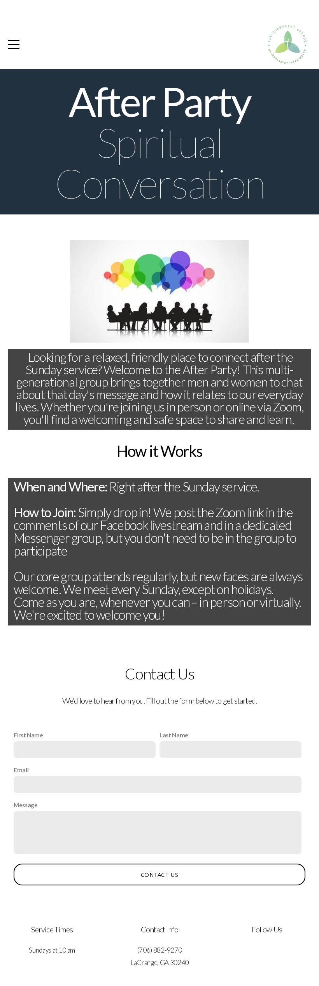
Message (26, 804)
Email (21, 770)
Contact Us (159, 874)
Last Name (174, 735)
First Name (28, 735)
